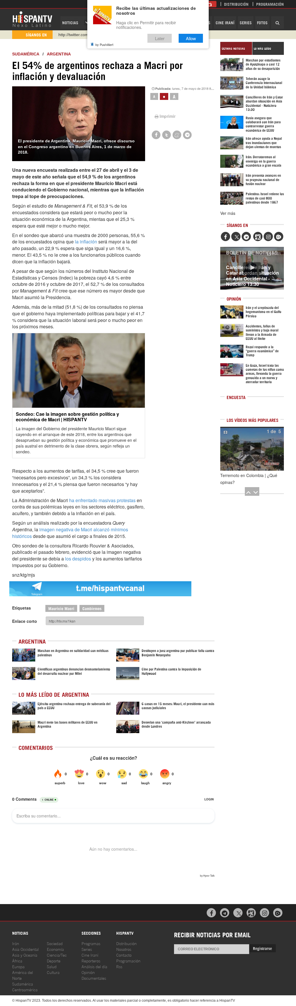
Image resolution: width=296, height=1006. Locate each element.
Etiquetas (21, 608)
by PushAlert (104, 44)
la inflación (86, 241)
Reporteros (91, 961)
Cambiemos (91, 608)
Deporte (53, 961)
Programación (270, 4)
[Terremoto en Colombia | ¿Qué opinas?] (252, 449)
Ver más (227, 213)
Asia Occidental (25, 949)
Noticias (70, 22)
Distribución (236, 4)
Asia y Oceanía (24, 955)
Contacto (124, 955)
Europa (18, 966)
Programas (91, 943)
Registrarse (262, 948)
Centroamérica (25, 989)
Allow (191, 38)
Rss (119, 966)
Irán (15, 943)
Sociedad (55, 943)
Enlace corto (24, 621)
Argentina (59, 54)
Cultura (53, 972)
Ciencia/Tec (57, 955)
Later (159, 38)
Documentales (94, 978)
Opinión (88, 972)
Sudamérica (25, 54)
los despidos (78, 558)
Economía (55, 949)
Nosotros (123, 949)
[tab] (236, 48)
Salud (52, 966)
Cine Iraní (225, 22)
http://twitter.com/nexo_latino (84, 34)
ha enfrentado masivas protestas (102, 500)
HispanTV (32, 18)
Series (246, 22)
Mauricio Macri (61, 608)
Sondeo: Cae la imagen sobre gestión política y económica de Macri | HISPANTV (67, 416)
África (17, 961)
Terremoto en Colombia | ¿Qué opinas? (248, 478)
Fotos (262, 22)
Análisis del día (94, 966)
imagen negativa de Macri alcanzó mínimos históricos (70, 532)
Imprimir (167, 116)
